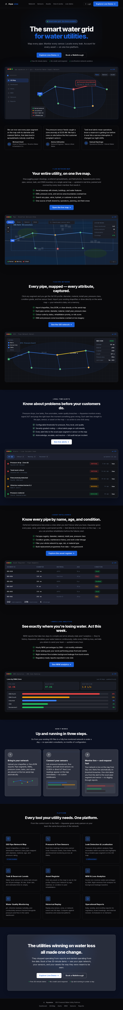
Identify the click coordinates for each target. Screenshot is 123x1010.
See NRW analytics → (61, 664)
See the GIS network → (61, 324)
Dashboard (43, 1006)
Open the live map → (61, 207)
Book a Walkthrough (75, 55)
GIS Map (52, 1006)
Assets (48, 4)
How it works (58, 4)
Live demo (69, 4)
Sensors (40, 4)
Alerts (60, 1006)
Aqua (13, 4)
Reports (81, 1006)
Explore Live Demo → (105, 4)
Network (32, 4)
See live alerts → (61, 442)
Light (89, 4)
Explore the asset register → (61, 553)
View (113, 463)
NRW (66, 1006)
